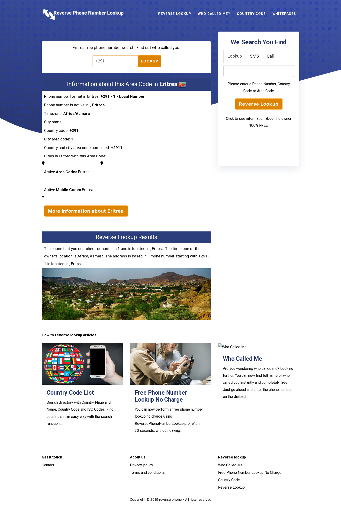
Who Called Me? (214, 14)
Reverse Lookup (174, 14)
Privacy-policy (141, 465)
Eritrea (98, 105)
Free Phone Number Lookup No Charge (249, 472)
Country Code (251, 14)
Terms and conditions (147, 472)
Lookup (234, 56)
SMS (254, 56)
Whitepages (284, 14)
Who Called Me (230, 465)
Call (270, 56)
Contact (48, 465)
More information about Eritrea (86, 211)
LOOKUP (149, 61)
